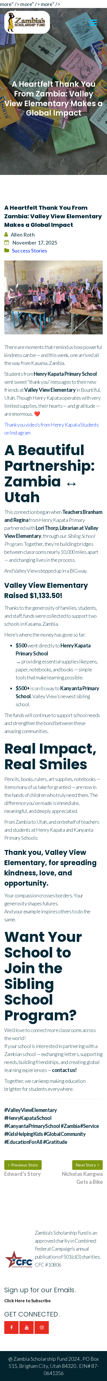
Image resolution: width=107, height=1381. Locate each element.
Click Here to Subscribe (27, 1300)
